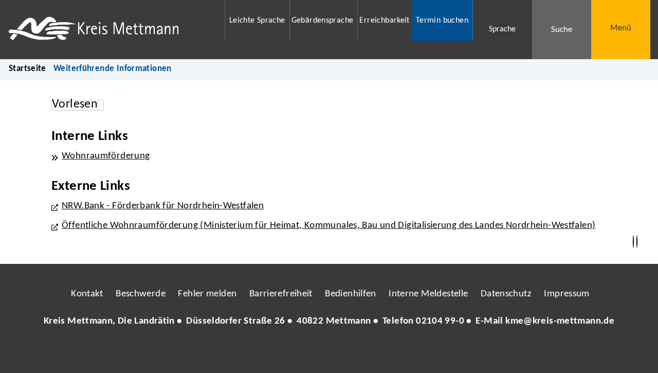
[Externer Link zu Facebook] (258, 352)
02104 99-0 (440, 321)
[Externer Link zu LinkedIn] (328, 352)
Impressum (566, 294)
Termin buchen (442, 20)
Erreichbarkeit (384, 20)
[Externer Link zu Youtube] (351, 352)
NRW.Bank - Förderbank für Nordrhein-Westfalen (163, 206)
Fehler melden (207, 294)
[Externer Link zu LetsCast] (397, 352)
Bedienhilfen (350, 294)
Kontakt (87, 294)
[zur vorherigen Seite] (633, 242)
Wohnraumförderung (106, 156)
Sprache (502, 29)
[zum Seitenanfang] (636, 242)
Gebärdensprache (322, 20)
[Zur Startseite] (110, 29)
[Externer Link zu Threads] (305, 352)
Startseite (27, 68)
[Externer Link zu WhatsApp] (374, 352)
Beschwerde (141, 294)
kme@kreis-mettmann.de (559, 321)
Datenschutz (506, 294)
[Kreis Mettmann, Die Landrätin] (329, 321)
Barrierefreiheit (281, 294)
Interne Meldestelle (428, 294)
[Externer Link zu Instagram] (281, 352)
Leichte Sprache (257, 20)
